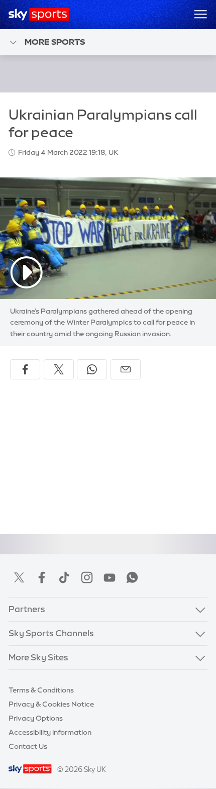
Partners (27, 609)
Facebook (41, 577)
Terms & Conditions (41, 690)
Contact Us (28, 746)
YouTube (109, 577)
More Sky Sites (38, 657)
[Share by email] (126, 369)
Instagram (86, 577)
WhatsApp (132, 577)
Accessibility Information (50, 732)
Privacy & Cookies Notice (51, 704)
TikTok (64, 577)
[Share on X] (59, 369)
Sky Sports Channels (51, 633)
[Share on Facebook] (25, 369)
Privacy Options (36, 718)
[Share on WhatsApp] (92, 369)
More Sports (55, 42)
